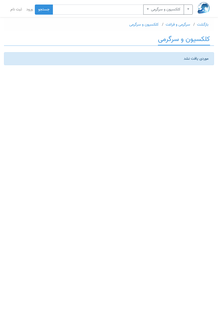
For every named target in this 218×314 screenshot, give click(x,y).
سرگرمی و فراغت (178, 25)
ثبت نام (16, 9)
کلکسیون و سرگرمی (165, 9)
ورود (29, 9)
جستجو (43, 9)
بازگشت (202, 25)
